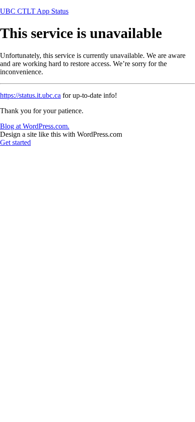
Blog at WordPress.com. (34, 126)
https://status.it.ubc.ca (30, 95)
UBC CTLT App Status (34, 11)
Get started (15, 142)
